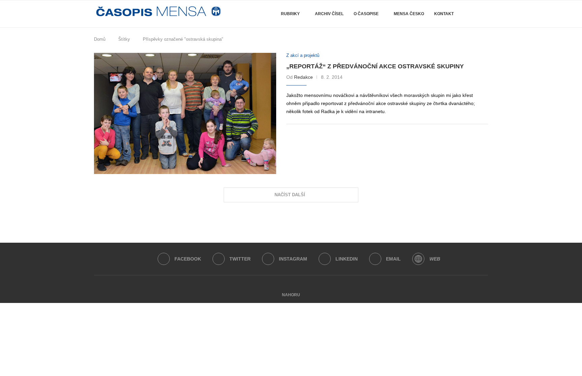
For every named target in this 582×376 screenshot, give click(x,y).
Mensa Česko (409, 13)
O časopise (366, 13)
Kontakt (444, 13)
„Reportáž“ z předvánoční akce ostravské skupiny (375, 66)
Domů (99, 39)
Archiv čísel (329, 13)
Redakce (303, 77)
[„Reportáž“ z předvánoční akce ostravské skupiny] (185, 113)
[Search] (472, 13)
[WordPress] (418, 259)
